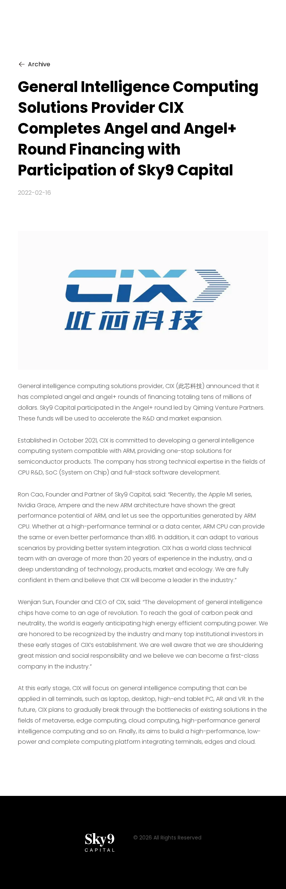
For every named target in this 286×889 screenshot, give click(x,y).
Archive (39, 64)
